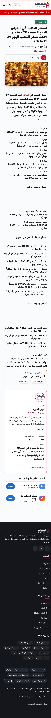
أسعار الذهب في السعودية (37, 704)
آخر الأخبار (44, 608)
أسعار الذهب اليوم (25, 642)
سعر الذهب (28, 658)
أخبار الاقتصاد (41, 22)
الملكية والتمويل (39, 681)
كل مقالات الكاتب (35, 467)
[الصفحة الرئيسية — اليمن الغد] (42, 5)
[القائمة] (4, 4)
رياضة (45, 588)
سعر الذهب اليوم (38, 381)
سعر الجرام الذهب (41, 642)
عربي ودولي (43, 568)
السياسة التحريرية (41, 627)
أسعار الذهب (43, 653)
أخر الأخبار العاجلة (41, 613)
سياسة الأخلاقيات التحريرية (18, 675)
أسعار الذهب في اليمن (27, 653)
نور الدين (39, 46)
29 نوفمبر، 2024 (27, 46)
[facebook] (47, 548)
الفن (46, 578)
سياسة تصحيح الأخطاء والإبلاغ (16, 670)
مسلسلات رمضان (11, 647)
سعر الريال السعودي (41, 647)
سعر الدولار (26, 647)
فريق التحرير (37, 675)
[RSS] (35, 548)
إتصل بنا (44, 618)
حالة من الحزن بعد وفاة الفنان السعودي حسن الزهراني (29, 12)
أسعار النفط (23, 381)
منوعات (45, 563)
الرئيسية (44, 603)
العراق (26, 94)
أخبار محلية (43, 573)
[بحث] (10, 4)
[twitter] (41, 548)
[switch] (17, 4)
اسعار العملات (42, 623)
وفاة (13, 653)
